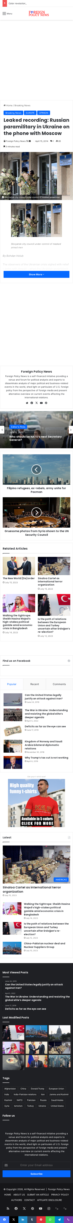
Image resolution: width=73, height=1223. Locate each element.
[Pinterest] (46, 403)
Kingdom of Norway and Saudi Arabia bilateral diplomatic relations (43, 745)
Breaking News (22, 105)
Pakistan (31, 1100)
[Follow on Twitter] (27, 141)
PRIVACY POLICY (60, 1194)
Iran (43, 1094)
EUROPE (30, 112)
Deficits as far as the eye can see (45, 726)
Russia (43, 1100)
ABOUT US (19, 1194)
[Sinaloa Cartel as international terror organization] (54, 566)
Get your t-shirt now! (36, 776)
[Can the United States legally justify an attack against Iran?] (13, 699)
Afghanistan (10, 1088)
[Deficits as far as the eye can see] (13, 731)
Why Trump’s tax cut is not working (46, 757)
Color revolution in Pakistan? (24, 3)
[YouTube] (41, 403)
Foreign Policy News (16, 141)
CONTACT (29, 1200)
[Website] (27, 403)
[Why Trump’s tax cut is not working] (13, 762)
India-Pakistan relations (25, 1094)
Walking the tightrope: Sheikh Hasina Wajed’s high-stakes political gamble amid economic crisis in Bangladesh (17, 622)
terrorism (18, 1106)
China (23, 1088)
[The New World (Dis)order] (19, 566)
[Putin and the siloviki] (36, 1061)
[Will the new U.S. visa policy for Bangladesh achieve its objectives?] (59, 1061)
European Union (56, 1088)
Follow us (9, 1115)
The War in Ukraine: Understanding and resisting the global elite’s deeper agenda (46, 714)
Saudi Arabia (57, 1100)
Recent (34, 684)
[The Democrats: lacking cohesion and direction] (13, 1062)
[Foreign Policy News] (36, 13)
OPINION (43, 112)
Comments (59, 684)
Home (9, 105)
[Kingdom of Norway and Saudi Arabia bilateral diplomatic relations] (13, 746)
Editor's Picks (18, 426)
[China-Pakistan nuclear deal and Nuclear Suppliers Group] (12, 948)
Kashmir (8, 1100)
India (6, 1094)
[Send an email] (30, 141)
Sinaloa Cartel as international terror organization (50, 581)
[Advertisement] (36, 61)
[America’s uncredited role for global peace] (59, 1032)
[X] (36, 403)
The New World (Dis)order (19, 578)
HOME (7, 1194)
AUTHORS (16, 1200)
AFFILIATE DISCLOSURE (49, 1200)
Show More (36, 274)
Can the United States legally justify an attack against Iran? (44, 696)
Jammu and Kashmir (59, 1094)
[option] (36, 429)
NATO (19, 1100)
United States (57, 1106)
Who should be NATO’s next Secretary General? (35, 438)
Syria (6, 1106)
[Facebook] (32, 403)
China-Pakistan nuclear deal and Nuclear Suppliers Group (44, 945)
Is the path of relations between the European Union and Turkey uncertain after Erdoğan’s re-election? (54, 625)
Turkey (30, 1106)
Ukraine (42, 1106)
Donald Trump (37, 1088)
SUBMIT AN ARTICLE (38, 1194)
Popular (11, 684)
